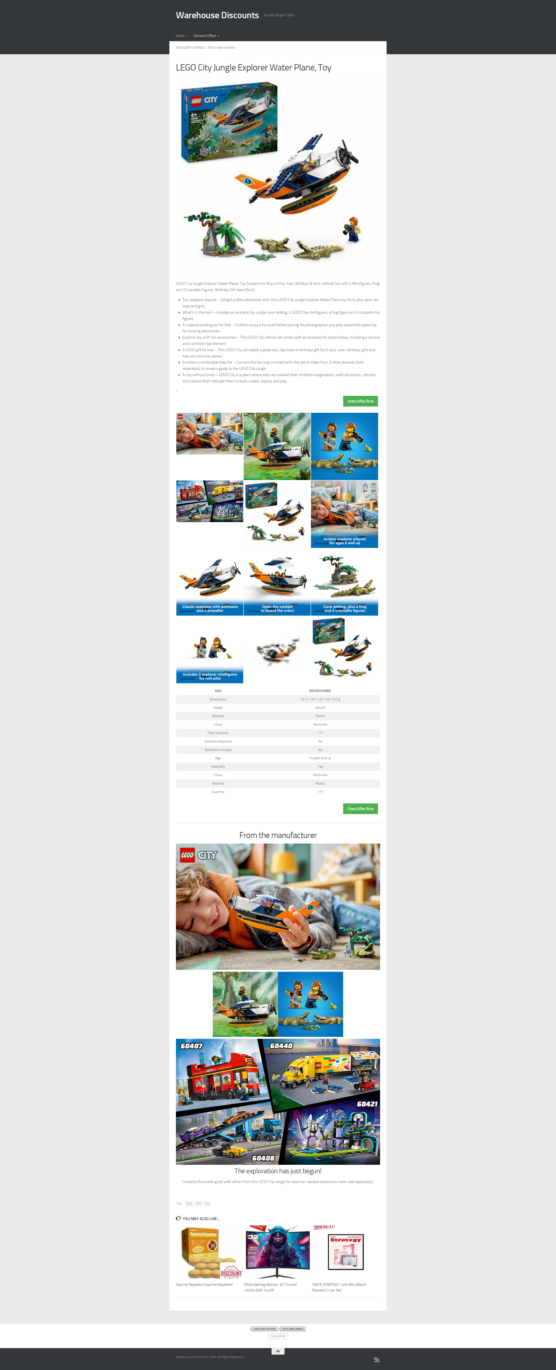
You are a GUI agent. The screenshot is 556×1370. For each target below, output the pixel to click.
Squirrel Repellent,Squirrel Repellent (204, 1284)
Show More (278, 1336)
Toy (207, 1203)
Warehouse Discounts (217, 15)
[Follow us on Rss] (377, 1360)
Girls (198, 1203)
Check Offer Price (361, 401)
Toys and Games (221, 48)
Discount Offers (205, 36)
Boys (189, 1203)
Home (180, 36)
